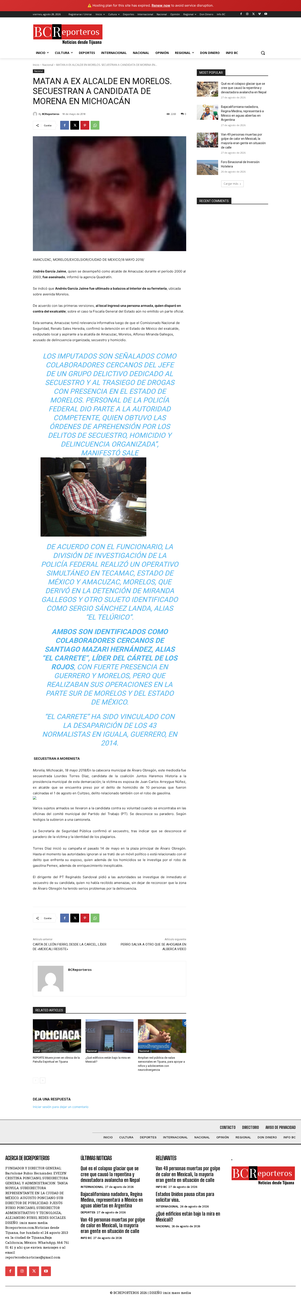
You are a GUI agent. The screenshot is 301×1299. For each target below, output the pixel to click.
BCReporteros (50, 114)
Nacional (47, 65)
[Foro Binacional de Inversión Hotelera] (207, 167)
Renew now (161, 5)
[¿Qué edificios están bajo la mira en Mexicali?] (109, 1036)
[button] (263, 53)
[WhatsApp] (95, 125)
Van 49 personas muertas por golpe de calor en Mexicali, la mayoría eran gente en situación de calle (113, 1225)
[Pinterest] (84, 125)
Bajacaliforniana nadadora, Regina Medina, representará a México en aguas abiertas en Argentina (112, 1200)
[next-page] (42, 1080)
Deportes (88, 1212)
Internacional (92, 1187)
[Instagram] (247, 14)
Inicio (36, 65)
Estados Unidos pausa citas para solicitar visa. (185, 1197)
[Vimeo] (259, 14)
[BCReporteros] (36, 114)
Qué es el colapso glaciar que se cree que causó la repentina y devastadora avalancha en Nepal (243, 88)
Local (37, 1050)
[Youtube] (265, 14)
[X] (253, 14)
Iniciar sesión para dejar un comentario (60, 1107)
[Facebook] (241, 14)
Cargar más (231, 184)
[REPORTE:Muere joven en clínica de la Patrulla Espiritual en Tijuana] (57, 1036)
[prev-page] (35, 1080)
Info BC (86, 1238)
